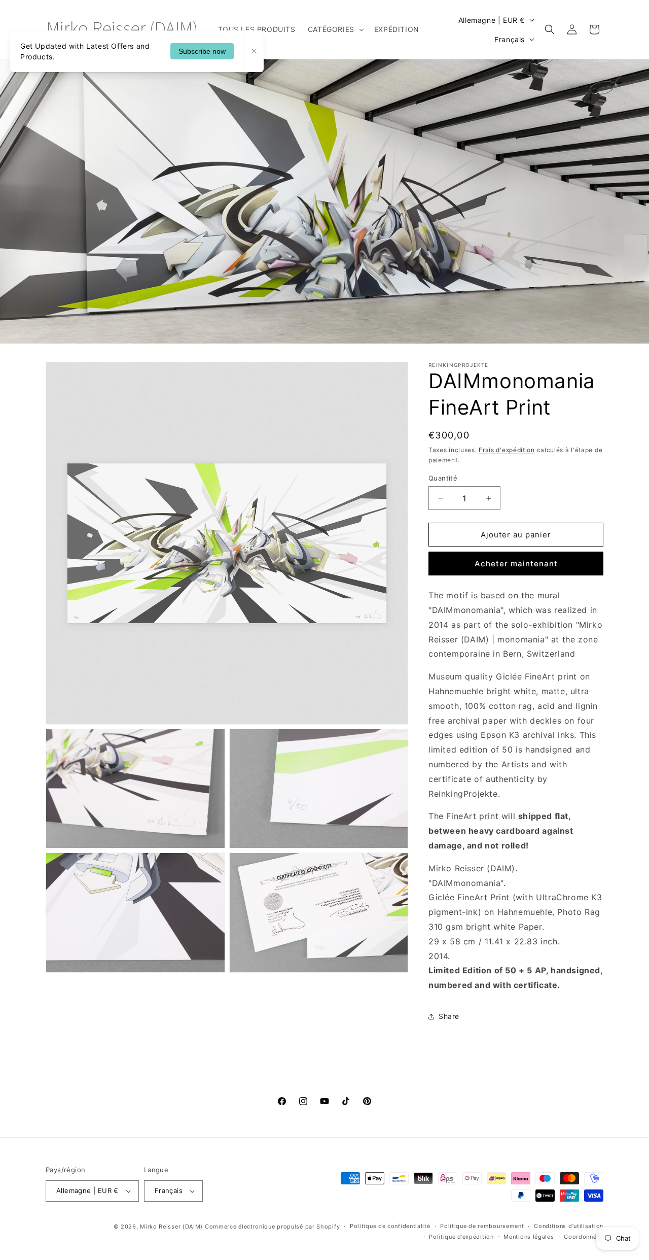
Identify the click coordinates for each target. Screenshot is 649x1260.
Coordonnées (583, 1236)
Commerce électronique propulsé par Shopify (272, 1226)
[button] (335, 29)
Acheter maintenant (516, 563)
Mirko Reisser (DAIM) (171, 1226)
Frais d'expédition (507, 450)
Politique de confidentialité (390, 1226)
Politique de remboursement (482, 1226)
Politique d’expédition (461, 1236)
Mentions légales (528, 1236)
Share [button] (449, 1016)
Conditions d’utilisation (568, 1226)
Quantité (442, 478)
